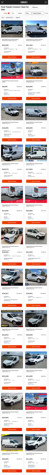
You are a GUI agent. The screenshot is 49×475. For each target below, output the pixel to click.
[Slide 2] (12, 36)
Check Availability (12, 57)
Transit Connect (10, 17)
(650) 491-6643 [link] (31, 384)
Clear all (18, 17)
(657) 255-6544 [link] (31, 136)
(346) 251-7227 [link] (7, 94)
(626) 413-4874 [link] (7, 136)
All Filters (5, 13)
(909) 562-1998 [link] (7, 343)
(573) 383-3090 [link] (31, 467)
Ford (3, 17)
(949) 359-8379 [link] (31, 94)
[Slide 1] (11, 36)
